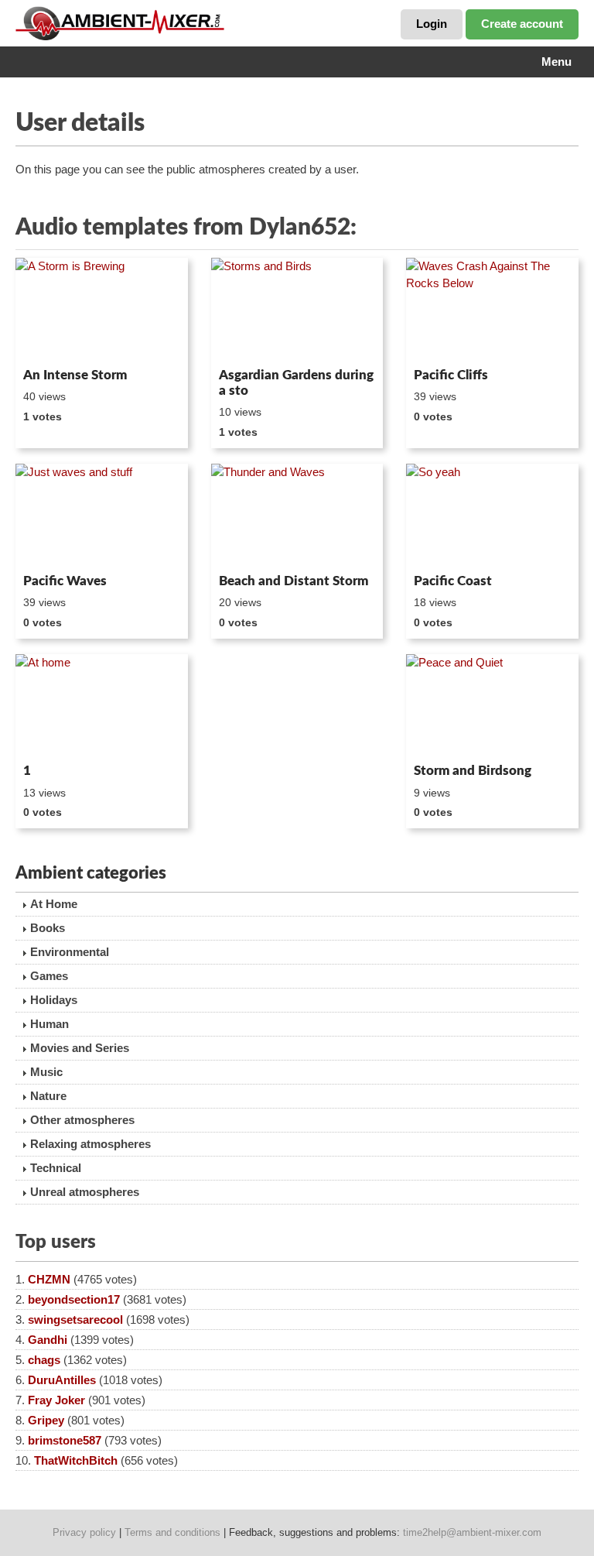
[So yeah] (492, 515)
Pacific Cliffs (451, 375)
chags (44, 1359)
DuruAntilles (62, 1379)
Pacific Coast (453, 581)
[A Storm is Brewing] (101, 310)
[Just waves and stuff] (101, 515)
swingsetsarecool (75, 1319)
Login (431, 23)
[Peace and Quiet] (492, 706)
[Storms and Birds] (297, 310)
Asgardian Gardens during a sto (296, 382)
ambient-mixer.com (131, 23)
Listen (53, 340)
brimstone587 (64, 1440)
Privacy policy (84, 1532)
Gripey (46, 1420)
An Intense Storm (75, 375)
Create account (522, 23)
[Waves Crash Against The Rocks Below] (492, 310)
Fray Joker (56, 1400)
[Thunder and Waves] (297, 515)
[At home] (101, 706)
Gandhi (47, 1339)
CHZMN (49, 1279)
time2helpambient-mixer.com (472, 1532)
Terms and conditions (172, 1532)
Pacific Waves (65, 581)
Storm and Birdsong (472, 770)
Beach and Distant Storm (293, 581)
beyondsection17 (74, 1299)
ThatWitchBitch (76, 1460)
